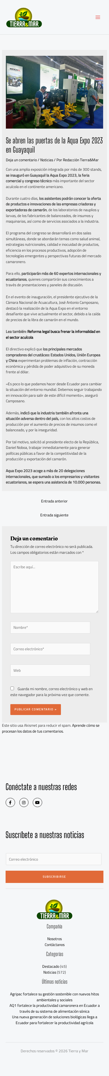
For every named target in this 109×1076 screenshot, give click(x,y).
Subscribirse (54, 876)
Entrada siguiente (54, 515)
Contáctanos (55, 944)
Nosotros (54, 938)
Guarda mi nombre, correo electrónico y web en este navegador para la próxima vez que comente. (51, 691)
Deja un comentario (21, 159)
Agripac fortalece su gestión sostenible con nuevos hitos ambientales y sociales (54, 996)
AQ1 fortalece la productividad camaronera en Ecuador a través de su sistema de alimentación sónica (55, 1008)
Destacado (50, 966)
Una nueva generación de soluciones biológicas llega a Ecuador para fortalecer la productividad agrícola (54, 1019)
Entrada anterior (54, 501)
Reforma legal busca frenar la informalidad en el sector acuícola (53, 334)
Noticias (46, 159)
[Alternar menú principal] (98, 17)
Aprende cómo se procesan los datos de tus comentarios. (50, 728)
